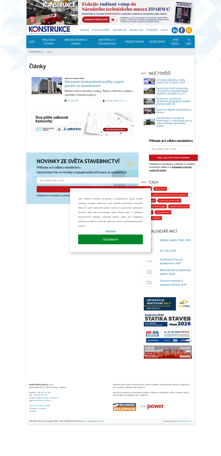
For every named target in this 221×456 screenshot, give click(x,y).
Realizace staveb (48, 41)
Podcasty (84, 29)
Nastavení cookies (96, 421)
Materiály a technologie (107, 41)
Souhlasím (110, 239)
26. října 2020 (73, 100)
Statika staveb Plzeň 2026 (175, 240)
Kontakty (32, 411)
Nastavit (110, 231)
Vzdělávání (157, 41)
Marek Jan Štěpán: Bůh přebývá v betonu (174, 111)
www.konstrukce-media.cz (40, 400)
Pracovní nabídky (101, 29)
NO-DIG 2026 (168, 250)
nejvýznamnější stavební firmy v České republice (166, 195)
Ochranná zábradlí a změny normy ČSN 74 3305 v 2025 (170, 81)
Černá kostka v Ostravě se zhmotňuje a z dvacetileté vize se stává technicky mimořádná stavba (174, 121)
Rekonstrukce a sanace (76, 41)
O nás (188, 41)
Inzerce (164, 29)
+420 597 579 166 (40, 395)
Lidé (32, 41)
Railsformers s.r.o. (184, 421)
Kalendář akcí (120, 29)
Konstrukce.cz (36, 51)
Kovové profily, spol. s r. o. (117, 100)
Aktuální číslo (136, 29)
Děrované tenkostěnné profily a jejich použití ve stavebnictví (94, 83)
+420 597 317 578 (43, 392)
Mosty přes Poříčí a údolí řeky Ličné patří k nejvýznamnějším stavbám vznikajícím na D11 (172, 91)
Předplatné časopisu (37, 408)
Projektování (134, 41)
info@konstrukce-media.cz (47, 398)
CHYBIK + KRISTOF (152, 218)
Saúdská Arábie (163, 212)
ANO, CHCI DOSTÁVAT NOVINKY (173, 157)
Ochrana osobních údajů (39, 405)
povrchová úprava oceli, (169, 200)
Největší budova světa (179, 206)
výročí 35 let (160, 189)
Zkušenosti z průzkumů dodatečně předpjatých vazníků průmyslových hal (173, 101)
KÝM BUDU (175, 41)
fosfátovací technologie (155, 206)
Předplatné (152, 29)
